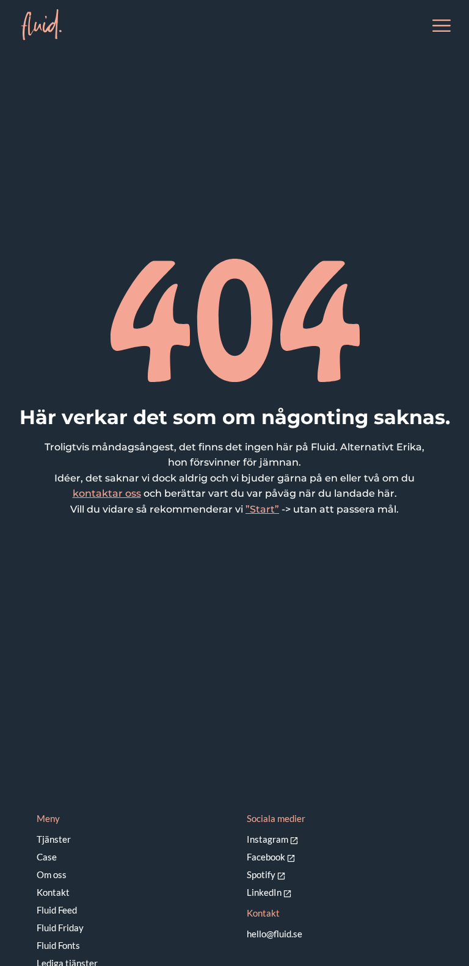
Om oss (52, 874)
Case (47, 856)
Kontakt (53, 892)
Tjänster (54, 839)
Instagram (267, 839)
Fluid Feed (57, 909)
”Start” (262, 509)
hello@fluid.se (274, 933)
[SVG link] (41, 24)
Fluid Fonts (58, 945)
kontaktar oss (107, 493)
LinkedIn (264, 892)
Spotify (261, 874)
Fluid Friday (60, 927)
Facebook (266, 856)
